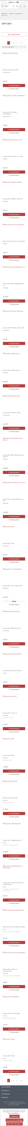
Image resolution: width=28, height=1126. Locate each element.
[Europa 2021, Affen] (14, 745)
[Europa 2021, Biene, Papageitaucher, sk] (14, 274)
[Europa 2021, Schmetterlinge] (14, 1003)
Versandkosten (5, 1103)
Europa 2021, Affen (8, 755)
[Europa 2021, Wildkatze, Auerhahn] (14, 189)
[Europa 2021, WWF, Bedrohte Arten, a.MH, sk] (14, 445)
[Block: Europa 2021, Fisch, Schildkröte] (14, 231)
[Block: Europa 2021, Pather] (14, 60)
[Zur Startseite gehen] (14, 3)
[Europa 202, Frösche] (14, 1046)
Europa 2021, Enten (8, 543)
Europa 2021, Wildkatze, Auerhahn (13, 199)
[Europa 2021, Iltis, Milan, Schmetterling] (14, 102)
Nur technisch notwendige (14, 1120)
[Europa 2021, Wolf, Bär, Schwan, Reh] (14, 318)
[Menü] (5, 6)
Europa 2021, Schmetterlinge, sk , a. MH (13, 500)
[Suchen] (13, 6)
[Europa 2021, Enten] (14, 533)
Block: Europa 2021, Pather (11, 70)
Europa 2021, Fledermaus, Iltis (11, 628)
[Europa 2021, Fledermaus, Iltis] (14, 618)
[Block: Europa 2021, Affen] (14, 788)
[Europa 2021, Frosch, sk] (14, 703)
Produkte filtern (15, 34)
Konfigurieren (14, 1116)
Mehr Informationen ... (14, 1113)
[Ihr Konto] (21, 6)
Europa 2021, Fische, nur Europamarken (10, 970)
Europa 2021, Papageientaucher (12, 840)
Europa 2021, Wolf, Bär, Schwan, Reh (13, 328)
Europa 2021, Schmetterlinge (11, 1013)
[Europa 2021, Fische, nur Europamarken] (14, 959)
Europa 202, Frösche (9, 1056)
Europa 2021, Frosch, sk (10, 713)
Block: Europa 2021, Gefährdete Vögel (14, 927)
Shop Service (5, 1090)
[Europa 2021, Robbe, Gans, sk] (14, 360)
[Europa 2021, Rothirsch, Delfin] (14, 403)
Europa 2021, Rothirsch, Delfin (12, 412)
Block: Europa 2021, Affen (10, 798)
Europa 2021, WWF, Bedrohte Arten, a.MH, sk (13, 456)
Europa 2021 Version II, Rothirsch (12, 670)
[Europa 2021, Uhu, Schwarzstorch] (14, 576)
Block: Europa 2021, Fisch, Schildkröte (14, 241)
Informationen (6, 1094)
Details (14, 601)
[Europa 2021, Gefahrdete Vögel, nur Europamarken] (14, 873)
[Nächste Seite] (19, 43)
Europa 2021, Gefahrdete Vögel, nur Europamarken (13, 883)
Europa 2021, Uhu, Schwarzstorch (13, 586)
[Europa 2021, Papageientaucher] (14, 830)
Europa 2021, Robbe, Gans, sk (11, 370)
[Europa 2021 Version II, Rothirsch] (14, 661)
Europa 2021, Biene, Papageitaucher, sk (13, 284)
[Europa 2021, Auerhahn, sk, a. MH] (14, 146)
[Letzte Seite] (21, 43)
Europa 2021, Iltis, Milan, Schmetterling (10, 113)
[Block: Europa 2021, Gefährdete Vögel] (14, 917)
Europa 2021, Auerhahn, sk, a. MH (13, 156)
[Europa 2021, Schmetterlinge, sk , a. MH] (14, 489)
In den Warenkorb (14, 85)
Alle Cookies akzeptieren (14, 1124)
